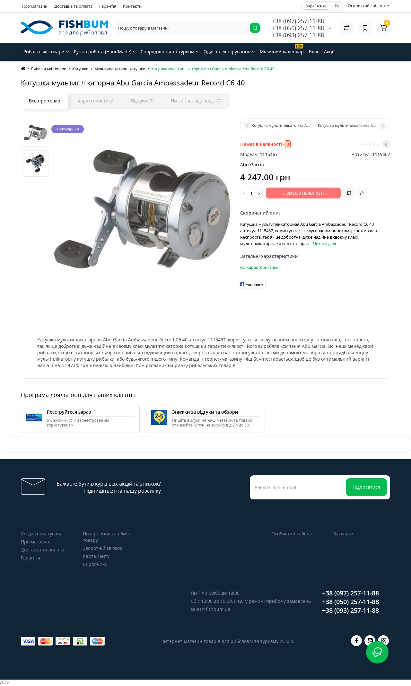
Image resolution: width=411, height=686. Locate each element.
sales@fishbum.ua (210, 609)
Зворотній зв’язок (102, 548)
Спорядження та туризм (168, 51)
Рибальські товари (44, 51)
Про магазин (35, 6)
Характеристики (96, 101)
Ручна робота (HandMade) (103, 51)
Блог (314, 51)
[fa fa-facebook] (356, 640)
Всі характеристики (259, 267)
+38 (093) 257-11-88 (298, 35)
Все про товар (44, 101)
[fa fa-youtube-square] (369, 640)
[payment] (28, 641)
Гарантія (107, 6)
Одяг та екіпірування (228, 51)
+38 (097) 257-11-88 (298, 21)
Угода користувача (42, 534)
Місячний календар (282, 49)
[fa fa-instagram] (383, 640)
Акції (329, 51)
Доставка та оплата (73, 6)
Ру (337, 6)
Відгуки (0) (142, 101)
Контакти (132, 6)
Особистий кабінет (292, 534)
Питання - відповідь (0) (196, 101)
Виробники (95, 564)
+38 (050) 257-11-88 (298, 28)
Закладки (343, 534)
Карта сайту (96, 556)
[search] (255, 28)
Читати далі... (326, 243)
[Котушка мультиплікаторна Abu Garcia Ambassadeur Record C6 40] (142, 210)
